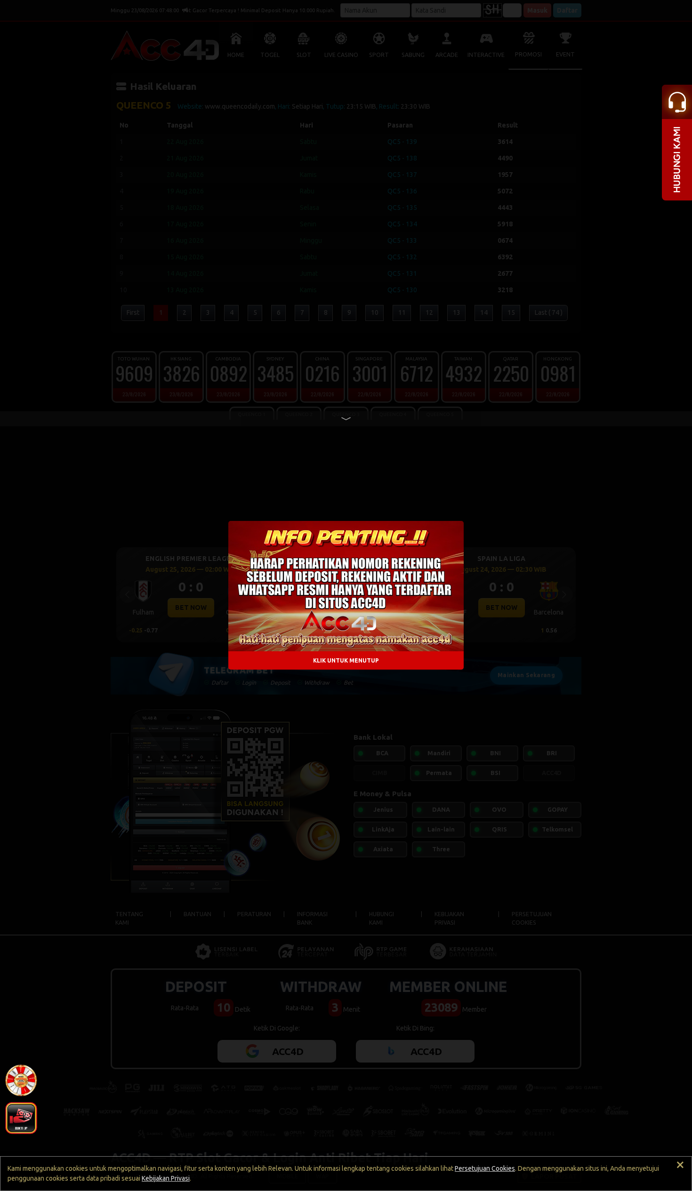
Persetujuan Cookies (485, 1168)
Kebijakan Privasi (166, 1178)
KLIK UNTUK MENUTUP (346, 660)
